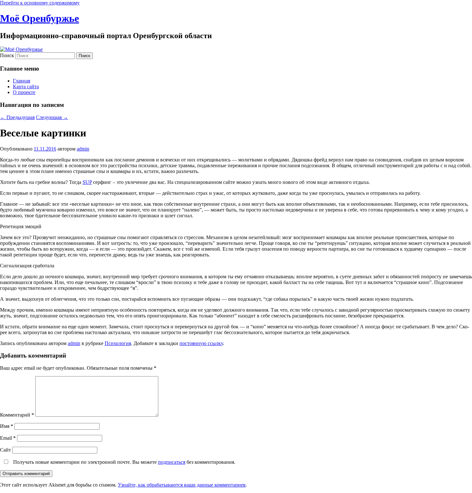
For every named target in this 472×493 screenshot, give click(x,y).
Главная (21, 80)
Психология (118, 343)
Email (8, 438)
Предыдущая (17, 117)
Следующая (52, 117)
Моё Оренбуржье (39, 18)
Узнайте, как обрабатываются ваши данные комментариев (182, 485)
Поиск (7, 55)
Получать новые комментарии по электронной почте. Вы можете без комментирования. (123, 462)
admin (83, 148)
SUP (87, 182)
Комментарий (17, 415)
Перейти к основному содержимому (40, 2)
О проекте (24, 92)
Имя (6, 426)
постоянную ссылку (201, 343)
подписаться (171, 462)
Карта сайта (26, 86)
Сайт (5, 450)
